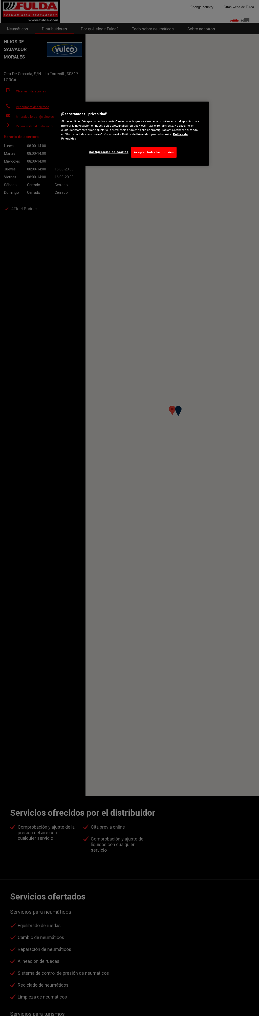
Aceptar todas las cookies (154, 152)
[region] (131, 134)
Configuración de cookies (108, 152)
